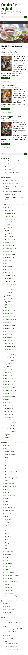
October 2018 (8, 322)
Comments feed (9, 609)
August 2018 (8, 328)
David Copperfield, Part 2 (12, 161)
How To (7, 525)
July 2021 (7, 225)
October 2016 (8, 393)
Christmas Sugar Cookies (12, 478)
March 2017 (8, 378)
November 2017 (9, 355)
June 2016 (7, 405)
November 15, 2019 (13, 87)
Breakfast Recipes (10, 454)
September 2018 (9, 325)
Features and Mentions (14, 622)
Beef (6, 448)
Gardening (8, 516)
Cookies (7, 481)
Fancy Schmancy (9, 510)
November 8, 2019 (12, 120)
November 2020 (9, 248)
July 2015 (7, 438)
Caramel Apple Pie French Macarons (11, 117)
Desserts (5, 81)
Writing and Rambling (8, 112)
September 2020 (9, 254)
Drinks (6, 501)
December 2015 (9, 423)
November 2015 (9, 426)
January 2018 (8, 349)
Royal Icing (8, 554)
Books (6, 626)
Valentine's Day (9, 593)
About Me (7, 620)
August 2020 (8, 257)
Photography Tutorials (11, 543)
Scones (7, 560)
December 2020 (9, 245)
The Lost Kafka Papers (11, 170)
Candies (7, 460)
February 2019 (9, 310)
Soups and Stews (9, 572)
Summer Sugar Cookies (11, 581)
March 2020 (8, 272)
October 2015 (8, 429)
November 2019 (9, 284)
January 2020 (8, 278)
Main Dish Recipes (10, 534)
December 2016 (9, 387)
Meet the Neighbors (10, 537)
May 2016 (7, 408)
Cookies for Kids (9, 484)
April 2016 (7, 411)
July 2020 (7, 260)
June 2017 (7, 370)
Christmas (7, 475)
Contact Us (8, 635)
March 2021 (8, 237)
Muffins (7, 540)
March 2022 (8, 210)
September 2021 (9, 219)
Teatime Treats (9, 587)
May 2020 (7, 266)
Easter (6, 504)
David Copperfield (10, 164)
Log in (6, 603)
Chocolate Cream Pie (9, 52)
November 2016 (9, 390)
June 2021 (7, 228)
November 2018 (9, 319)
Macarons (11, 147)
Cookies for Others (10, 486)
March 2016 (8, 414)
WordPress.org (9, 612)
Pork (6, 549)
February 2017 (9, 381)
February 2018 (9, 346)
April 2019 (7, 305)
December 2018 (9, 316)
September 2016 (9, 396)
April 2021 (7, 234)
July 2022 (7, 207)
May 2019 (7, 302)
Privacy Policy (8, 641)
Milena (6, 167)
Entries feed (8, 606)
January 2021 (8, 243)
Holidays (7, 522)
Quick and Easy (9, 551)
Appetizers (8, 445)
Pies (8, 81)
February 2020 (9, 275)
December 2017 (9, 352)
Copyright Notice (13, 644)
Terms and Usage (13, 649)
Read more (5, 77)
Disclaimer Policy (12, 646)
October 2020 (8, 251)
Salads (6, 557)
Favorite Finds (9, 638)
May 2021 (7, 231)
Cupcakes (7, 492)
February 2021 (9, 240)
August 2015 (8, 435)
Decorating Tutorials (11, 495)
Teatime (7, 584)
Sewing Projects (9, 563)
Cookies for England (9, 6)
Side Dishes (8, 566)
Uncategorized (9, 590)
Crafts (6, 489)
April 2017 (7, 375)
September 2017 (9, 361)
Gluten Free (5, 147)
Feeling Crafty (9, 513)
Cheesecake (8, 466)
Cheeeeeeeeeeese (10, 463)
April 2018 (7, 340)
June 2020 (7, 263)
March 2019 (8, 308)
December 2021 (9, 216)
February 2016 (9, 417)
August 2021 (8, 222)
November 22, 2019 (13, 54)
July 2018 (7, 331)
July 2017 (7, 367)
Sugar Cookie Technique (12, 575)
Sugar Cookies (9, 578)
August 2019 (8, 293)
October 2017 (8, 358)
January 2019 (8, 313)
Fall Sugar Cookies (10, 507)
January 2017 (8, 384)
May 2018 (7, 337)
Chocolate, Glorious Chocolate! (13, 472)
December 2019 (9, 281)
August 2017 (8, 364)
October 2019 (8, 287)
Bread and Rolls (9, 451)
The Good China (7, 85)
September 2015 (9, 432)
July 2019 (7, 296)
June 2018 (7, 334)
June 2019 (7, 299)
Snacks (7, 569)
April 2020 (7, 269)
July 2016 (7, 402)
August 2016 (8, 399)
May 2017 (7, 373)
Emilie (4, 54)
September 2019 (9, 290)
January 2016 (8, 420)
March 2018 (8, 343)
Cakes (6, 457)
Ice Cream (7, 528)
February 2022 (9, 213)
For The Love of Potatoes (12, 173)
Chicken (7, 469)
